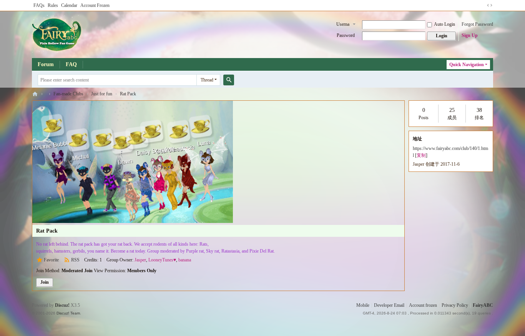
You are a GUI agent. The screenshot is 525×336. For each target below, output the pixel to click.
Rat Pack (128, 93)
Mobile (362, 305)
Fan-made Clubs (68, 93)
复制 (421, 155)
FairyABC (483, 305)
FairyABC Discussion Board (35, 94)
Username (342, 25)
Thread (207, 80)
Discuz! (62, 305)
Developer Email (389, 305)
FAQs (39, 5)
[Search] (228, 80)
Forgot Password (477, 24)
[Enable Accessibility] (482, 5)
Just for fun (101, 93)
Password (346, 35)
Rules (53, 5)
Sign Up (470, 35)
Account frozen (423, 305)
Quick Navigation (466, 64)
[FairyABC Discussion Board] (57, 34)
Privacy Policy (455, 305)
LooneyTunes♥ (162, 260)
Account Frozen (95, 5)
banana (184, 260)
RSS (75, 260)
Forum (46, 64)
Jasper (140, 260)
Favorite (51, 260)
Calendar (69, 5)
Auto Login (444, 24)
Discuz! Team (68, 313)
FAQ (71, 64)
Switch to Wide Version (489, 5)
